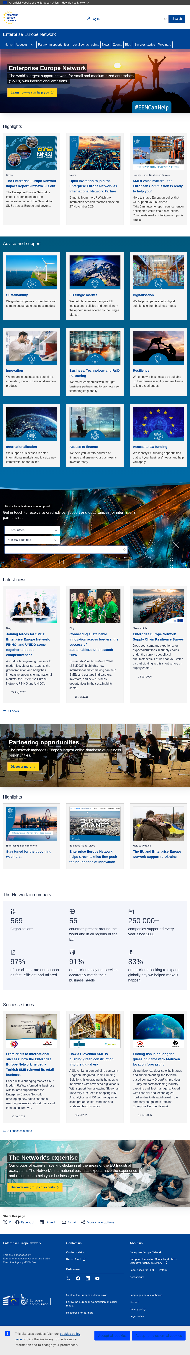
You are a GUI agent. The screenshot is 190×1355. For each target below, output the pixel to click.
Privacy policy (138, 1309)
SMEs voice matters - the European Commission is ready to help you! (158, 186)
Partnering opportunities (54, 44)
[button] (8, 1222)
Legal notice (137, 1316)
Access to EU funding (150, 447)
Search (177, 18)
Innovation (14, 370)
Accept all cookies (112, 1336)
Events (117, 44)
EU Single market (83, 295)
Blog (128, 44)
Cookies (134, 1302)
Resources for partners (79, 1312)
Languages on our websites (146, 1294)
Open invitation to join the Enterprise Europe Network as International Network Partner (93, 186)
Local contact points (86, 44)
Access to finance (83, 447)
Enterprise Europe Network (22, 1243)
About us (21, 44)
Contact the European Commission (86, 1294)
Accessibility (137, 1276)
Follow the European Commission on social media (91, 1303)
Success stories (144, 44)
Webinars (164, 44)
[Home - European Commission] (10, 17)
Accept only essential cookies (158, 1336)
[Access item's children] (32, 44)
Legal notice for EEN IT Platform (149, 1269)
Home (9, 44)
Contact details (75, 1252)
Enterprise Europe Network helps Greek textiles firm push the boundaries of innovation (93, 857)
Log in (95, 19)
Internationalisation (21, 447)
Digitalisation (143, 295)
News (106, 44)
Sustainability (17, 295)
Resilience (141, 370)
